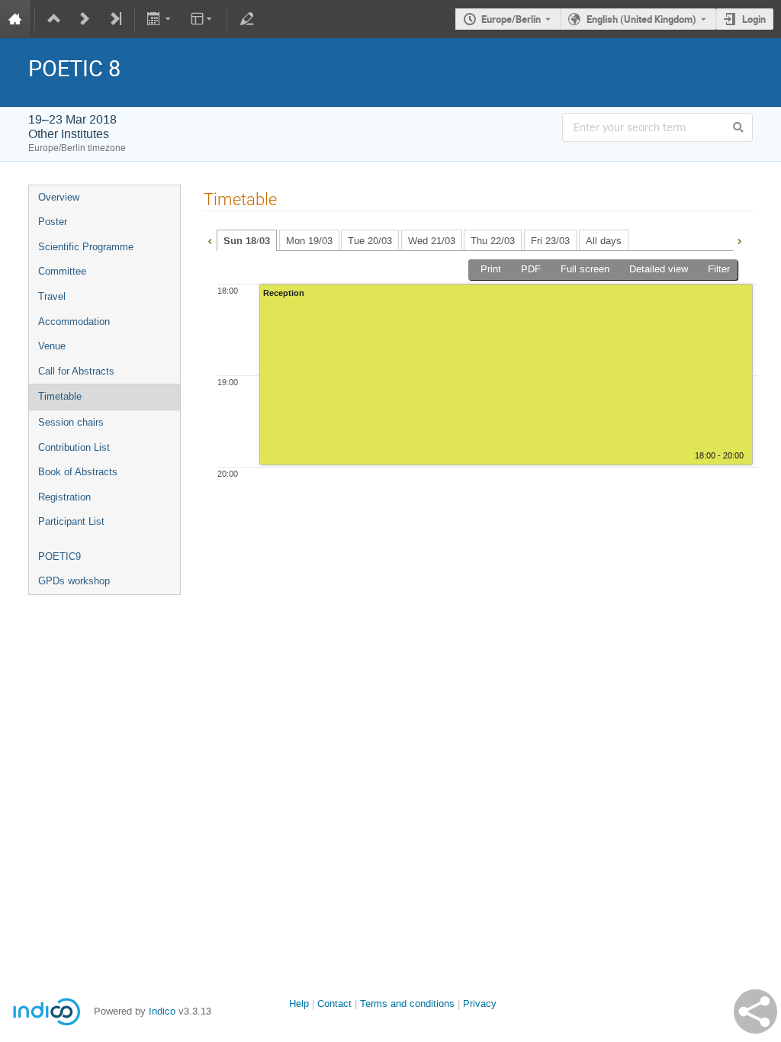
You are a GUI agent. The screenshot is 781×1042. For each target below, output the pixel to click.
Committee (62, 271)
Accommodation (74, 321)
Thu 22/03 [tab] (493, 240)
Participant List (71, 521)
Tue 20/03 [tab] (370, 240)
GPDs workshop (74, 581)
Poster (52, 221)
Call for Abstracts (76, 371)
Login (754, 19)
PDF (531, 268)
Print (490, 268)
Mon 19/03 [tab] (309, 240)
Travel (52, 296)
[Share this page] (755, 1011)
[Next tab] (739, 239)
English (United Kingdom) (641, 19)
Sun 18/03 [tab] (246, 241)
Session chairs (71, 422)
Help (299, 1003)
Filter (719, 268)
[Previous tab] (210, 239)
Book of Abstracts (77, 472)
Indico (162, 1011)
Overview (58, 197)
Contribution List (74, 447)
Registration (64, 497)
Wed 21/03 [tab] (431, 240)
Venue (52, 346)
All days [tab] (604, 240)
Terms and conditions (407, 1003)
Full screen (585, 268)
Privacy (480, 1003)
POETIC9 (59, 556)
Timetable (60, 396)
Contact (334, 1003)
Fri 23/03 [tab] (550, 240)
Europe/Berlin (511, 19)
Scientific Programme (85, 246)
